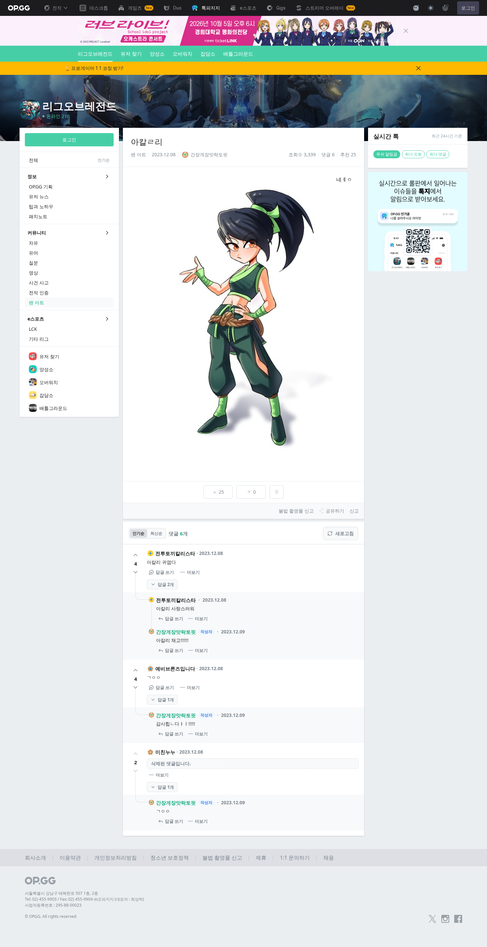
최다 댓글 (437, 154)
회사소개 (35, 857)
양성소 (157, 53)
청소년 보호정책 (169, 857)
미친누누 (165, 752)
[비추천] (135, 572)
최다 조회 (413, 154)
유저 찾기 (131, 53)
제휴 (261, 857)
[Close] (406, 31)
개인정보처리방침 (115, 857)
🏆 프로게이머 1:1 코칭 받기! (94, 68)
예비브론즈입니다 (175, 668)
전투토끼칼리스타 (175, 553)
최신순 (156, 533)
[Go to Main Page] (19, 8)
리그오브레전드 (95, 53)
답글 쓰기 (165, 572)
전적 (57, 8)
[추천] (135, 555)
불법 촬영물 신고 (222, 857)
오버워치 (182, 53)
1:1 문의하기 (295, 857)
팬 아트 (138, 154)
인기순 (138, 533)
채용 (328, 857)
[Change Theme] (430, 8)
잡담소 (207, 53)
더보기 (193, 572)
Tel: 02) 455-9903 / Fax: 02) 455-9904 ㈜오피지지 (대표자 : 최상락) (84, 899)
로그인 (468, 8)
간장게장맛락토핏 (176, 631)
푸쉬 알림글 (386, 154)
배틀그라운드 (238, 53)
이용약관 (70, 857)
